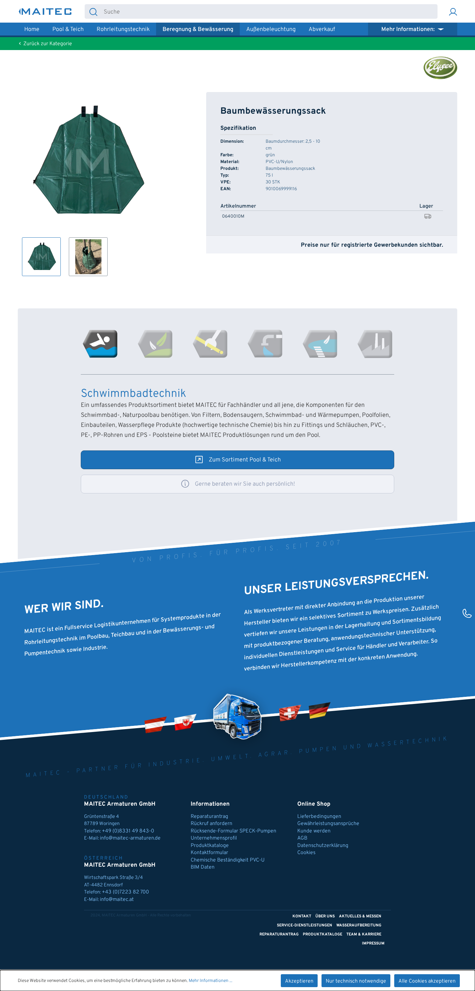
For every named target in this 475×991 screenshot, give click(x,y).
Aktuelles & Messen (360, 916)
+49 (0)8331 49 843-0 (128, 831)
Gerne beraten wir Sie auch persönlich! (245, 484)
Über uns (325, 916)
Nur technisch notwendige (356, 981)
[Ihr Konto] (453, 11)
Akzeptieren (299, 981)
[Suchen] (93, 11)
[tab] (100, 344)
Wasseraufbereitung (358, 925)
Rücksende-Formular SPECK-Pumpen (233, 831)
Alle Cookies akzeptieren (427, 981)
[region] (86, 184)
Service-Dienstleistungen (304, 925)
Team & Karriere (363, 934)
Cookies (306, 853)
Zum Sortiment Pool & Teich (245, 460)
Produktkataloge (210, 845)
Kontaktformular (209, 853)
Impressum (373, 943)
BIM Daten (203, 867)
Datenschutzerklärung (322, 845)
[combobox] (270, 11)
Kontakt (301, 916)
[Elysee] (440, 68)
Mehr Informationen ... (210, 981)
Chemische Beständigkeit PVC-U (228, 860)
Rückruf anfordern (211, 824)
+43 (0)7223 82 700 (125, 892)
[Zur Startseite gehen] (45, 11)
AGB (302, 838)
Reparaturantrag (209, 816)
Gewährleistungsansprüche (328, 824)
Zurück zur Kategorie (47, 44)
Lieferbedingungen (319, 816)
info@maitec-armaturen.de (130, 838)
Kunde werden (314, 831)
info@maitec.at (117, 899)
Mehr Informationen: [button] (408, 29)
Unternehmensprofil (214, 838)
